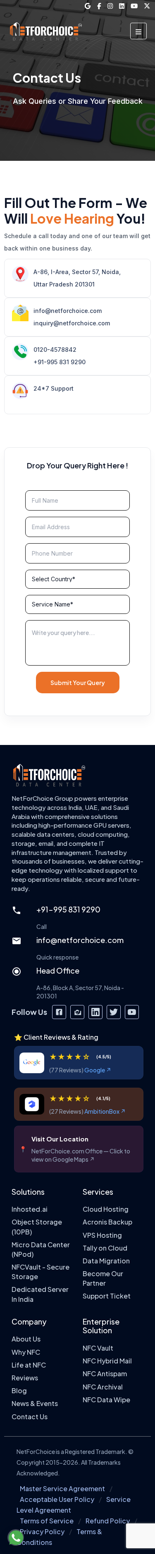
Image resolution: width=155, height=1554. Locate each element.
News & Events (35, 1403)
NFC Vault (98, 1348)
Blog (19, 1391)
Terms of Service (47, 1520)
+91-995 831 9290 (59, 361)
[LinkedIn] (121, 6)
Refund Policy (108, 1520)
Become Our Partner (103, 1278)
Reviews (25, 1377)
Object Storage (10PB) (37, 1227)
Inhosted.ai (30, 1209)
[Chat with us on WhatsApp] (15, 1537)
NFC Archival (103, 1386)
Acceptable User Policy (57, 1499)
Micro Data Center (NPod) (41, 1249)
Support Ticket (107, 1296)
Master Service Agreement (62, 1488)
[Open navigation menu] (138, 31)
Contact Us (30, 1416)
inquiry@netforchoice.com (71, 323)
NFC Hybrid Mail (107, 1361)
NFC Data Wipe (106, 1399)
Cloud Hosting (106, 1209)
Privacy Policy (42, 1531)
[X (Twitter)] (147, 6)
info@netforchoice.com (67, 310)
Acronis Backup (107, 1222)
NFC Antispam (105, 1374)
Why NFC (26, 1352)
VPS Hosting (102, 1235)
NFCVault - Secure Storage (40, 1272)
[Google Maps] (88, 6)
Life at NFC (29, 1365)
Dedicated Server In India (40, 1294)
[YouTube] (134, 6)
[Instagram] (110, 6)
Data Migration (106, 1260)
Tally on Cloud (105, 1248)
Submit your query (77, 682)
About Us (26, 1339)
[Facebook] (99, 6)
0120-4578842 (54, 349)
